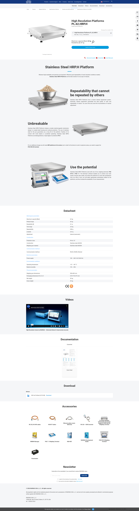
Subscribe (84, 475)
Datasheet (80, 6)
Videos (86, 6)
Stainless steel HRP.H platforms (68, 9)
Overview (74, 6)
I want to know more (90, 47)
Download (101, 6)
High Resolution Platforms (54, 9)
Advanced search (91, 58)
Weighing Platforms (42, 9)
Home (28, 9)
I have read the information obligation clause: (70, 481)
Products (34, 9)
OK (93, 509)
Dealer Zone (70, 1)
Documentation (94, 6)
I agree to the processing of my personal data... (68, 479)
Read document (79, 481)
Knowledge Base (78, 1)
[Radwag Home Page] (28, 2)
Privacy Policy (87, 509)
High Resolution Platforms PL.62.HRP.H (84, 9)
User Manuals (109, 58)
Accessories (109, 6)
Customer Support (53, 1)
